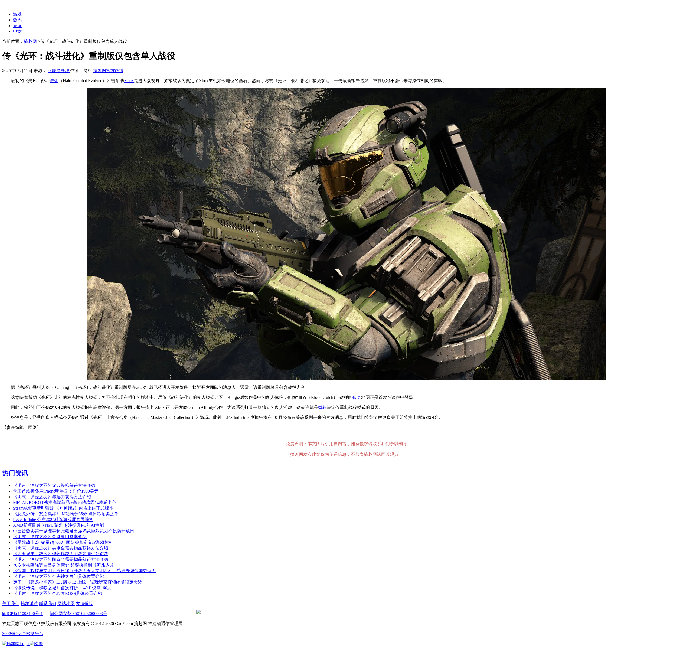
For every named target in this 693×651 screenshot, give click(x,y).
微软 (322, 407)
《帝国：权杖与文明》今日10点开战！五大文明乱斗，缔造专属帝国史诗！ (84, 570)
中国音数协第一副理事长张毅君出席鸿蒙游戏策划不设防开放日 (73, 531)
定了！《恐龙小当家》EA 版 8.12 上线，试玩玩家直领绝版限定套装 (77, 582)
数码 (17, 20)
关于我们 (10, 603)
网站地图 (66, 603)
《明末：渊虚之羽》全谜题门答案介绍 (50, 536)
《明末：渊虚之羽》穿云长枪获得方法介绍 (54, 485)
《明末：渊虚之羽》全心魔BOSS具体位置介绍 (57, 593)
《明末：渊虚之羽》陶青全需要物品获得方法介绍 (60, 559)
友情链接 (84, 603)
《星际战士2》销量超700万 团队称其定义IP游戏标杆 (63, 542)
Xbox (129, 80)
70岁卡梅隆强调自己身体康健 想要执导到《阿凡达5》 (64, 565)
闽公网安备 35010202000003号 (78, 613)
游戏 (17, 14)
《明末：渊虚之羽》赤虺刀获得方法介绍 (52, 496)
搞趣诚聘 (29, 603)
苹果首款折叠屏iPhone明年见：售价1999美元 (56, 491)
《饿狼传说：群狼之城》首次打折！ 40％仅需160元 (62, 587)
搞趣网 (30, 41)
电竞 (17, 31)
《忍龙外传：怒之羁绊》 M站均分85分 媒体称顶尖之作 (66, 514)
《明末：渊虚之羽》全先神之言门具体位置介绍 (58, 576)
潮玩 (17, 25)
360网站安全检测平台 (22, 633)
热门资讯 (15, 473)
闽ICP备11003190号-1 (22, 613)
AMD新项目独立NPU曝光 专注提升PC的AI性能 (58, 525)
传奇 (356, 397)
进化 (54, 80)
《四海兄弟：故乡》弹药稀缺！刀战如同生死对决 (60, 553)
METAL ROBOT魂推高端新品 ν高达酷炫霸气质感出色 (64, 502)
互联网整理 (59, 70)
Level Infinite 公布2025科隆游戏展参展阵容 (53, 519)
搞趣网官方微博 (108, 70)
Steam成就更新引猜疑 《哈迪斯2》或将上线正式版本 (63, 508)
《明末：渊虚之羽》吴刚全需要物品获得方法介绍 (60, 548)
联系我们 (47, 603)
